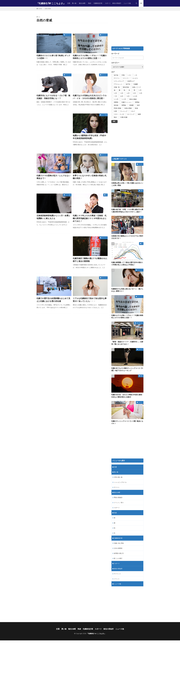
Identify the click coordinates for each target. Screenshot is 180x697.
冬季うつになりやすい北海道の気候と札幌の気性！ (90, 176)
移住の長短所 (116, 3)
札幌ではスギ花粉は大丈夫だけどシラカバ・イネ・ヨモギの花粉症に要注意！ (90, 96)
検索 (114, 121)
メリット (140, 164)
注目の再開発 (118, 548)
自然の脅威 (48, 8)
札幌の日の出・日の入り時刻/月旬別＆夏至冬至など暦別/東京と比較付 (126, 396)
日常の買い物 (139, 323)
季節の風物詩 (118, 497)
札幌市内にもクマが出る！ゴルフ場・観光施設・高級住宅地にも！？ (53, 96)
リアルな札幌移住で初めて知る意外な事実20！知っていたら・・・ (90, 299)
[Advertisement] (54, 126)
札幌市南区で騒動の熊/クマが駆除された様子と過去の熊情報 (90, 259)
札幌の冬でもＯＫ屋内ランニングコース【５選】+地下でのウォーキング (127, 369)
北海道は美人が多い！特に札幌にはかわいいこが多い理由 (127, 184)
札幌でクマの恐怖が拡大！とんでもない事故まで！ (53, 176)
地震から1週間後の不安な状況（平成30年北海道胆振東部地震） (89, 136)
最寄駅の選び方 (119, 553)
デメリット (67, 34)
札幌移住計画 (98, 3)
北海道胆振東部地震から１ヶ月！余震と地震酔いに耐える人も (53, 216)
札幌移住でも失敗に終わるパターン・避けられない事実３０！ (127, 290)
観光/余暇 (82, 3)
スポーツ (108, 3)
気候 (89, 3)
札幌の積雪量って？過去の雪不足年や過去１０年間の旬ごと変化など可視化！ (127, 263)
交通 (68, 3)
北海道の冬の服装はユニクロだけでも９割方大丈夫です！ (127, 237)
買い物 (74, 3)
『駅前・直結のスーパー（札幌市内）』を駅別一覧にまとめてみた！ (127, 343)
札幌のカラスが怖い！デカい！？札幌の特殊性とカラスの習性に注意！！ (90, 56)
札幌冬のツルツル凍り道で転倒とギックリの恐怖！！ (53, 56)
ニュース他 (127, 3)
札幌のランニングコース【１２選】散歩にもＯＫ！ (127, 422)
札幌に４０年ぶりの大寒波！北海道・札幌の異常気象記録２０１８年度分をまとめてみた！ (90, 218)
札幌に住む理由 (119, 543)
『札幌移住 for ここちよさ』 (51, 3)
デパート (117, 487)
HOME (40, 8)
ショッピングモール (120, 482)
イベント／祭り (119, 502)
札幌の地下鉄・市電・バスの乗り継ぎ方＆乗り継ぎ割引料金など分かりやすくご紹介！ (127, 210)
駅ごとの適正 (118, 558)
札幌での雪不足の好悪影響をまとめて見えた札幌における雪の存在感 (53, 299)
